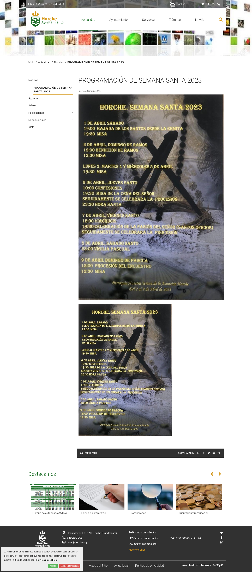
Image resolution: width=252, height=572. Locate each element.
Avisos (32, 105)
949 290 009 (178, 538)
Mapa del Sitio (56, 4)
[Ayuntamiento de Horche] (47, 25)
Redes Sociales (37, 120)
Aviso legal (121, 565)
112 (131, 538)
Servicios (148, 19)
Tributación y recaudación (193, 513)
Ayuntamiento (118, 19)
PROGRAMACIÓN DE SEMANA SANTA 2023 (53, 89)
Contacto (41, 4)
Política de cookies (46, 560)
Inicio (31, 4)
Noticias (59, 62)
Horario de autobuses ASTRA (49, 513)
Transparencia (138, 513)
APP (31, 127)
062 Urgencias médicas (143, 543)
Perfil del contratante (93, 513)
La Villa (200, 19)
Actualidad (88, 19)
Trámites (175, 19)
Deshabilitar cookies (70, 566)
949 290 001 (74, 537)
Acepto (53, 566)
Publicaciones (36, 112)
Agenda (33, 98)
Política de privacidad (149, 565)
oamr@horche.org (77, 542)
